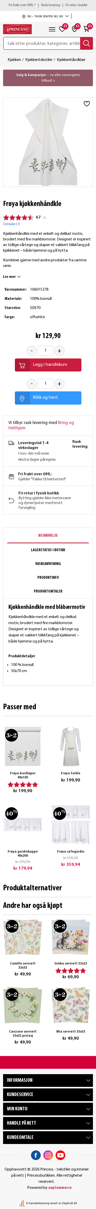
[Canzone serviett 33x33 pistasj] (22, 1005)
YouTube (60, 1155)
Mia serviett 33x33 (70, 1031)
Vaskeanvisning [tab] (48, 564)
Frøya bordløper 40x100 (23, 775)
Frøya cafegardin (70, 851)
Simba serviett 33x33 (70, 963)
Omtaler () (11, 224)
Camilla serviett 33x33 (23, 965)
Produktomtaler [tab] (48, 591)
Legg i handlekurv (50, 364)
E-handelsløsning (37, 1203)
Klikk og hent (45, 397)
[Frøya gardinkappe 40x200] (23, 825)
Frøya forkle (70, 773)
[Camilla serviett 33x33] (22, 937)
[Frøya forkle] (71, 746)
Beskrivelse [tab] (48, 536)
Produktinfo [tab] (48, 578)
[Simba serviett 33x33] (71, 937)
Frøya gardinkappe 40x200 (23, 853)
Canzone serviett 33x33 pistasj (23, 1033)
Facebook (36, 1155)
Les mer (9, 277)
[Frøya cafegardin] (71, 825)
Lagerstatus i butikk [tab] (48, 550)
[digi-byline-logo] (22, 1203)
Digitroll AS (69, 1203)
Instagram (48, 1155)
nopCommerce (60, 1188)
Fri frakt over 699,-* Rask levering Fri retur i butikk (48, 5)
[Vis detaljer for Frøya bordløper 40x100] (23, 746)
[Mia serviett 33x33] (71, 1005)
